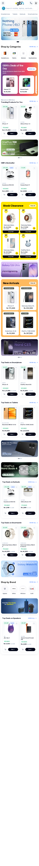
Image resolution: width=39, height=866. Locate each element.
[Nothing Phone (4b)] (19, 28)
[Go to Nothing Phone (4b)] (18, 41)
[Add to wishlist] (16, 107)
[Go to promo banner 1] (17, 157)
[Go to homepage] (19, 3)
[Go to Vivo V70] (20, 41)
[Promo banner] (19, 568)
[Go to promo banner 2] (20, 157)
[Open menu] (3, 3)
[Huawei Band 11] (28, 174)
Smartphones (5, 14)
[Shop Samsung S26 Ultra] (19, 269)
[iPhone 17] (10, 113)
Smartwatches (33, 14)
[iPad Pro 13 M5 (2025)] (28, 413)
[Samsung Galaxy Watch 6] (10, 534)
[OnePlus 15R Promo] (19, 147)
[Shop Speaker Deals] (19, 606)
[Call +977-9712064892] (31, 3)
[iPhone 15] (10, 373)
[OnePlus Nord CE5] (28, 373)
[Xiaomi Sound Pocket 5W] (28, 628)
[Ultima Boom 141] (28, 492)
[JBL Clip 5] (11, 628)
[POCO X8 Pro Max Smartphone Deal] (19, 448)
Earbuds (22, 14)
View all (32, 205)
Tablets (14, 14)
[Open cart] (36, 3)
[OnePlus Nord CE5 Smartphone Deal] (19, 347)
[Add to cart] (4, 133)
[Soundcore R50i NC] (10, 174)
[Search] (3, 8)
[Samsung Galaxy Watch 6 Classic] (28, 534)
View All (32, 46)
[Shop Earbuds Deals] (19, 470)
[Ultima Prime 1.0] (28, 113)
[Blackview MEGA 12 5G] (10, 413)
